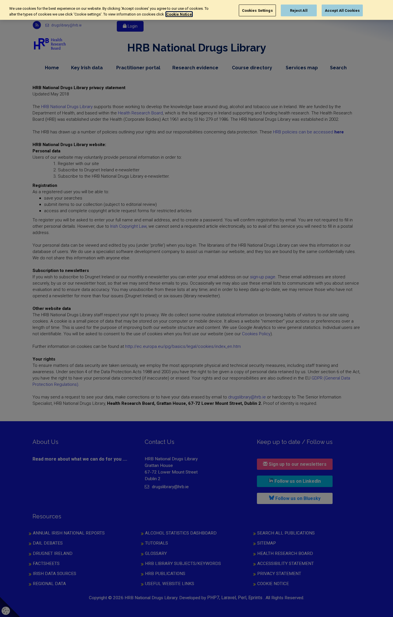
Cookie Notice (179, 14)
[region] (196, 10)
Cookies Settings (257, 10)
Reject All (299, 10)
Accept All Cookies (342, 10)
